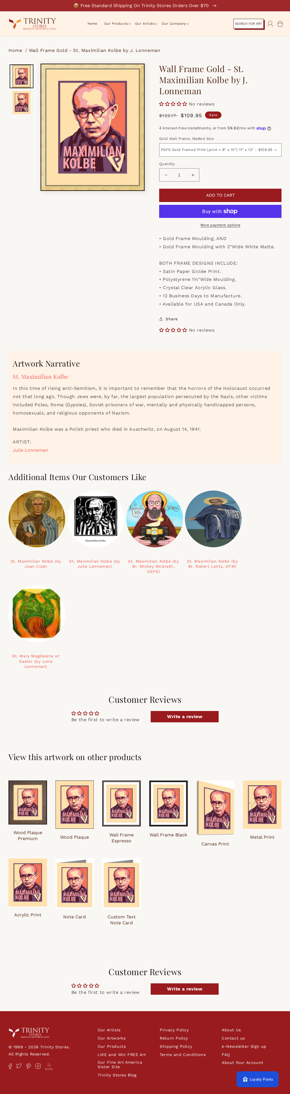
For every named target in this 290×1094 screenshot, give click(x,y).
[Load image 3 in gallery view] (21, 102)
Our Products (112, 1046)
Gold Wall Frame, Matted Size (186, 138)
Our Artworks (111, 1038)
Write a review (184, 716)
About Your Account (242, 1062)
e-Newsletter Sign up (244, 1046)
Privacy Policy (174, 1030)
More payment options (220, 225)
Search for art (248, 24)
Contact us (233, 1038)
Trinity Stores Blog (117, 1075)
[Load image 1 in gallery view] (21, 76)
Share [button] (172, 319)
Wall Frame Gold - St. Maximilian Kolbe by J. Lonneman (95, 50)
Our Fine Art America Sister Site (120, 1064)
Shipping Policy (176, 1046)
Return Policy (174, 1038)
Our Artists (109, 1030)
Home (16, 50)
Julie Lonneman (30, 450)
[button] (116, 24)
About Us (231, 1030)
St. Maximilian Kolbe (41, 376)
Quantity (167, 164)
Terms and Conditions (183, 1054)
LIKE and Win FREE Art (122, 1054)
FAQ (226, 1054)
